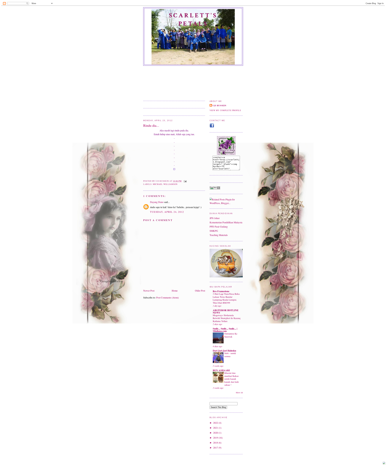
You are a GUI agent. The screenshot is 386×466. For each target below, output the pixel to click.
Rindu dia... (151, 125)
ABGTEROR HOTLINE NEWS (226, 311)
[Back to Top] (384, 463)
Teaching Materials (219, 235)
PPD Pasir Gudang (219, 226)
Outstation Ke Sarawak (230, 335)
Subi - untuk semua (230, 355)
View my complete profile (225, 110)
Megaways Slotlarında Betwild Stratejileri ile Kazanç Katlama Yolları (227, 318)
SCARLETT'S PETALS (193, 19)
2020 (216, 432)
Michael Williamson (165, 184)
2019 (216, 437)
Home (175, 290)
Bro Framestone (221, 291)
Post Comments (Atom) (167, 297)
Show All (239, 392)
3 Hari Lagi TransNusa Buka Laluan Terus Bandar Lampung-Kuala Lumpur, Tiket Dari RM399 (226, 298)
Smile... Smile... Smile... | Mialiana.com (225, 330)
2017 (216, 447)
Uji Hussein (219, 105)
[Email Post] (184, 181)
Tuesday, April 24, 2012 (167, 211)
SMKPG (214, 230)
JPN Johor (215, 218)
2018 (216, 442)
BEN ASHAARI (221, 370)
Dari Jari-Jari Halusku (224, 350)
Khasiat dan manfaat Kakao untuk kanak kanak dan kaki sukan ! (231, 378)
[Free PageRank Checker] (215, 188)
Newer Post (148, 290)
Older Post (200, 290)
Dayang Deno (156, 202)
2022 (216, 422)
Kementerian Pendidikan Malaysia (226, 222)
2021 (216, 427)
